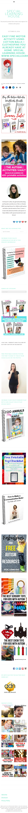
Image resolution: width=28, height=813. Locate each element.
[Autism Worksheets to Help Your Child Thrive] (20, 727)
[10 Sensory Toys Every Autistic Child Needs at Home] (7, 742)
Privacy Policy (5, 800)
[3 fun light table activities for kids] (20, 757)
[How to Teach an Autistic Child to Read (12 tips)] (7, 771)
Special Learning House (14, 13)
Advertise (4, 794)
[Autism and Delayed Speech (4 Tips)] (20, 742)
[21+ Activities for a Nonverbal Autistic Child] (20, 712)
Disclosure (4, 797)
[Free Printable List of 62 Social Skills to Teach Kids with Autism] (7, 757)
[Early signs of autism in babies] (7, 727)
